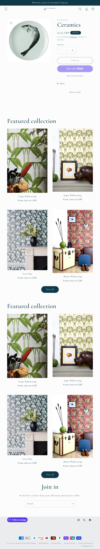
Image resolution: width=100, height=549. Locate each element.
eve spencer (17, 543)
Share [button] (62, 83)
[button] (6, 9)
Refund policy (44, 543)
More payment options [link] (75, 75)
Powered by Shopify (29, 543)
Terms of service (70, 543)
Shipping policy (87, 546)
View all (50, 289)
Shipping (73, 37)
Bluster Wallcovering (73, 276)
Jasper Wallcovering (73, 195)
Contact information (85, 543)
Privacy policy (56, 543)
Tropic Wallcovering (27, 196)
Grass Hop (27, 274)
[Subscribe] (72, 503)
